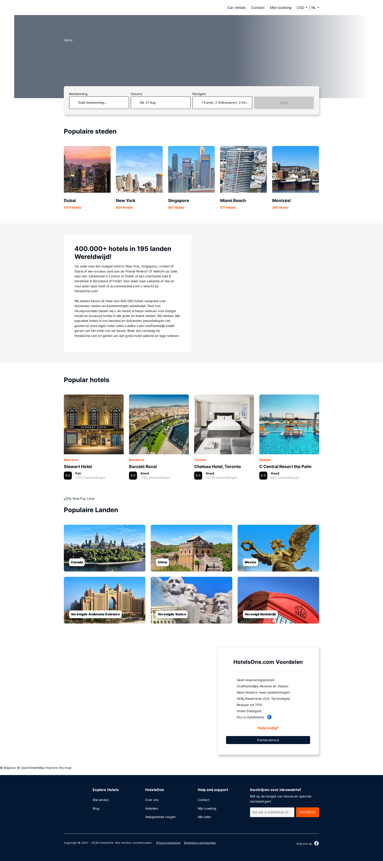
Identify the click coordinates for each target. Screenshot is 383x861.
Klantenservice (268, 740)
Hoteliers (151, 808)
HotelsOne (106, 842)
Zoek (284, 103)
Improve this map (58, 768)
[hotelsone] (92, 7)
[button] (315, 7)
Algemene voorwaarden (200, 842)
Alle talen (204, 817)
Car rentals (236, 7)
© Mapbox (8, 768)
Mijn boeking (280, 7)
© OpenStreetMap (31, 768)
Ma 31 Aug (148, 102)
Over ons (151, 800)
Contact (258, 7)
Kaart (137, 700)
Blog (96, 808)
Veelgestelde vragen (160, 817)
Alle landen (101, 800)
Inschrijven (308, 812)
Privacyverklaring (168, 842)
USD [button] (300, 7)
